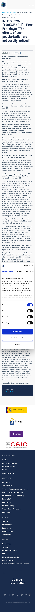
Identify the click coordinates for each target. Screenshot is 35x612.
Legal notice (6, 528)
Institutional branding (9, 550)
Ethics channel (7, 560)
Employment (6, 544)
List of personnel (8, 466)
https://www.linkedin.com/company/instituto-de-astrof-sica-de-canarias (17, 595)
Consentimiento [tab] (7, 271)
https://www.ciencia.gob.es (16, 410)
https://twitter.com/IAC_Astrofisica (5, 595)
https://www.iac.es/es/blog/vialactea (30, 595)
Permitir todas (17, 331)
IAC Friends (6, 512)
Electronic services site (10, 557)
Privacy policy (7, 525)
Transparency (7, 486)
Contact (5, 460)
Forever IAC (6, 499)
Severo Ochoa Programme (11, 509)
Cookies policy (7, 531)
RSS (3, 554)
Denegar (17, 344)
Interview (9, 391)
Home (4, 13)
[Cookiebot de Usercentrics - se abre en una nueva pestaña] (25, 266)
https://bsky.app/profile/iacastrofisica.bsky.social (26, 595)
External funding (8, 506)
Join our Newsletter (17, 581)
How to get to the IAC (9, 463)
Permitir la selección (17, 338)
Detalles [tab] (19, 271)
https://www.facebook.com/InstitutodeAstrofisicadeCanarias (9, 595)
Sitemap (5, 521)
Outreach (9, 13)
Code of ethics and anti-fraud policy (15, 489)
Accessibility (6, 535)
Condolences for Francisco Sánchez (15, 564)
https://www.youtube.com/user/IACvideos (22, 595)
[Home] (3, 4)
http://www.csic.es (16, 445)
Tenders (5, 547)
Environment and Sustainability (13, 496)
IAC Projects (6, 502)
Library (4, 470)
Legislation (6, 482)
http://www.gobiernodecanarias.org (16, 421)
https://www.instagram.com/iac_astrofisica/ (13, 595)
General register (8, 473)
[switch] (30, 310)
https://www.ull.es (16, 434)
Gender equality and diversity (12, 492)
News (14, 13)
